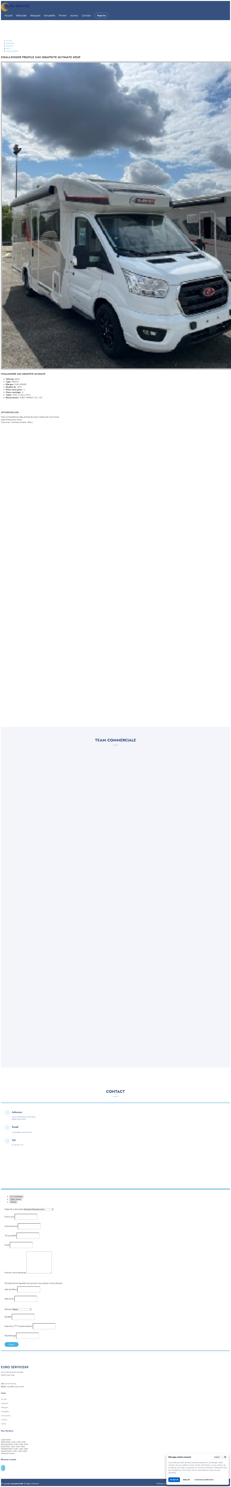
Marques (35, 15)
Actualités (49, 15)
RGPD (3, 1424)
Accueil (8, 15)
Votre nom (9, 1216)
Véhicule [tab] (13, 1202)
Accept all (174, 1479)
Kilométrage (10, 1335)
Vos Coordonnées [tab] (16, 1196)
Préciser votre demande (15, 1272)
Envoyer (11, 1344)
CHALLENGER (12, 51)
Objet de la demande (14, 1209)
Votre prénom (11, 1226)
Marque (8, 1309)
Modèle (8, 1316)
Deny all (186, 1479)
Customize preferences (203, 1479)
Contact (86, 15)
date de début (11, 1289)
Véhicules (21, 15)
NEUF (8, 48)
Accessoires (5, 1415)
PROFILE (9, 46)
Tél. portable (10, 1235)
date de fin (9, 1298)
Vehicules (10, 43)
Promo (63, 15)
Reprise (101, 15)
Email (7, 1245)
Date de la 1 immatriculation (18, 1326)
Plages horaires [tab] (15, 1199)
